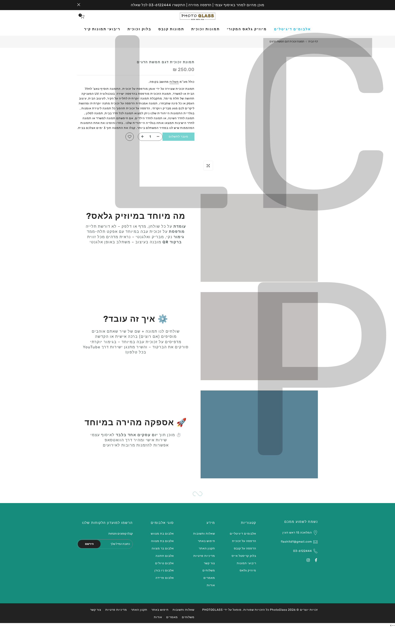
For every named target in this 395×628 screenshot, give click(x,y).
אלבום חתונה (165, 556)
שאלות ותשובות (204, 533)
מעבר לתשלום (178, 136)
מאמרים (209, 578)
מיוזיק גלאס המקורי (247, 29)
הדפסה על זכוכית (244, 541)
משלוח (174, 82)
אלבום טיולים (164, 563)
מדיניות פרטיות (204, 556)
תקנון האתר (207, 548)
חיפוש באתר (206, 541)
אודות (211, 585)
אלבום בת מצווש (162, 533)
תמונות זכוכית (205, 29)
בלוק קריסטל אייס (244, 556)
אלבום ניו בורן (164, 570)
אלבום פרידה (165, 578)
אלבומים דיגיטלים (292, 29)
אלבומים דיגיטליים (243, 533)
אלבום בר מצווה (163, 548)
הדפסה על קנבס (245, 548)
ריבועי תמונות (246, 563)
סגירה (316, 4)
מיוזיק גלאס (248, 570)
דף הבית (313, 41)
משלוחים (208, 570)
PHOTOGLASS (212, 610)
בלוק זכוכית (139, 29)
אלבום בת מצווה (162, 541)
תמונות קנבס (171, 29)
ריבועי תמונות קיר (102, 29)
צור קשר (209, 563)
